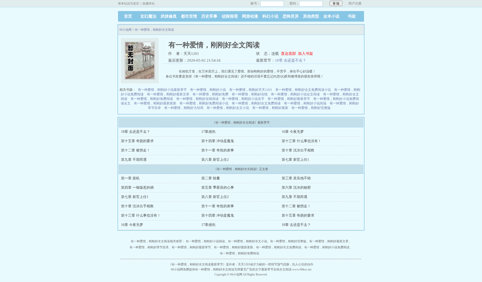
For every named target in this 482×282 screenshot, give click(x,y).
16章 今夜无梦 (293, 132)
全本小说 (331, 16)
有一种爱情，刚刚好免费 (210, 94)
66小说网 (125, 29)
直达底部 (288, 54)
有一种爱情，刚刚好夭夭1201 (250, 90)
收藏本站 (149, 3)
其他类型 (311, 16)
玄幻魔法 (148, 16)
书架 (352, 16)
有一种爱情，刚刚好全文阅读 (154, 29)
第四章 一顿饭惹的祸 (137, 187)
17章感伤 (208, 132)
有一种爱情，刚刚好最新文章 (168, 94)
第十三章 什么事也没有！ (301, 141)
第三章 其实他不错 (296, 178)
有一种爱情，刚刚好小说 (208, 90)
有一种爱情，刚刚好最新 (270, 108)
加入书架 (305, 54)
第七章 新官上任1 (295, 160)
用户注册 (355, 3)
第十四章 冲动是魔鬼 (217, 141)
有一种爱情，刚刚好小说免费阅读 (326, 247)
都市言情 (189, 16)
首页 (128, 16)
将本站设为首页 (128, 3)
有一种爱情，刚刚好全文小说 (228, 108)
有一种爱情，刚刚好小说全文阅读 (295, 94)
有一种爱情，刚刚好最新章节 (289, 99)
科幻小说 (270, 16)
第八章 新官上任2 (215, 160)
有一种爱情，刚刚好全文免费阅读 (256, 103)
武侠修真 (169, 16)
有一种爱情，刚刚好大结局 (183, 108)
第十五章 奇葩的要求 (137, 141)
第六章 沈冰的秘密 (296, 187)
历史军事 (209, 16)
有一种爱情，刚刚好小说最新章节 (162, 90)
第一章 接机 (130, 178)
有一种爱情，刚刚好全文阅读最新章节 (197, 264)
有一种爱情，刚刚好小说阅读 (305, 103)
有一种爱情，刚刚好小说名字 (243, 99)
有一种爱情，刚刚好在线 (250, 94)
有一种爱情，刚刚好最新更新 (155, 103)
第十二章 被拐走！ (135, 150)
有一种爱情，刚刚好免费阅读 (152, 99)
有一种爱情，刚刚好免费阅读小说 (203, 103)
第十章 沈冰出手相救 (298, 150)
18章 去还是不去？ (290, 60)
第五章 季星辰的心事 (217, 187)
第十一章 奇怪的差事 (217, 150)
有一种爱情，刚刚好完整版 (311, 108)
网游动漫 (250, 16)
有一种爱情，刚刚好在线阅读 (197, 99)
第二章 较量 (210, 178)
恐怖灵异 (291, 16)
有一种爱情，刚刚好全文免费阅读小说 (303, 90)
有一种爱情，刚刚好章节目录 (149, 247)
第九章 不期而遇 (134, 160)
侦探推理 (230, 16)
